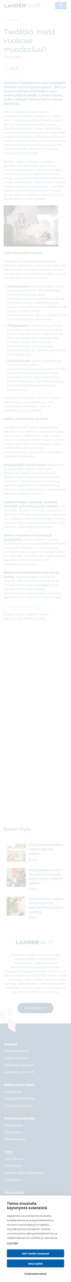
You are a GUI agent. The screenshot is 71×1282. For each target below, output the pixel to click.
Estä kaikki (35, 1263)
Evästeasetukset (35, 1273)
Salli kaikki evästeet (35, 1253)
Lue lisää (12, 1243)
